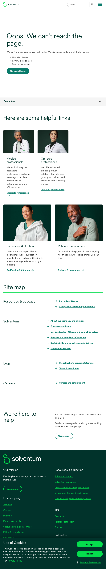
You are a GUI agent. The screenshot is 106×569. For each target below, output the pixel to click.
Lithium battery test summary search (73, 498)
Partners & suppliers (13, 521)
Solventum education (65, 482)
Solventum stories (64, 476)
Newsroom (8, 538)
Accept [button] (89, 544)
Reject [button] (89, 553)
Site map (59, 527)
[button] (89, 562)
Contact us (60, 516)
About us (7, 504)
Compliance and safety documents (72, 487)
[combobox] (81, 4)
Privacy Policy (15, 561)
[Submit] (92, 4)
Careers (7, 510)
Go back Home (18, 71)
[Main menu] (100, 4)
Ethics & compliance (13, 532)
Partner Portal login (64, 521)
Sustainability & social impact (17, 526)
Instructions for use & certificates (71, 493)
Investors (7, 515)
